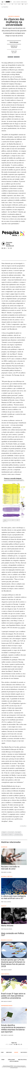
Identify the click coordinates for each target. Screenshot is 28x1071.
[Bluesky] (13, 1044)
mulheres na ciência (7, 834)
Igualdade (11, 832)
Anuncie (16, 1052)
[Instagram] (10, 1044)
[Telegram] (17, 1044)
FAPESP (2, 1059)
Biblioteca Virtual (22, 1059)
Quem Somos (9, 1052)
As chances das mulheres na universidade (14, 22)
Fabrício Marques (14, 42)
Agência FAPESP (11, 1059)
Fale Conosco (24, 1052)
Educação (10, 56)
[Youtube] (19, 1044)
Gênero (4, 832)
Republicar (24, 826)
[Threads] (15, 1044)
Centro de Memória (14, 1061)
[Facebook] (6, 1044)
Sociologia (16, 56)
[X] (8, 1044)
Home (2, 1052)
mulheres (18, 832)
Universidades (18, 834)
